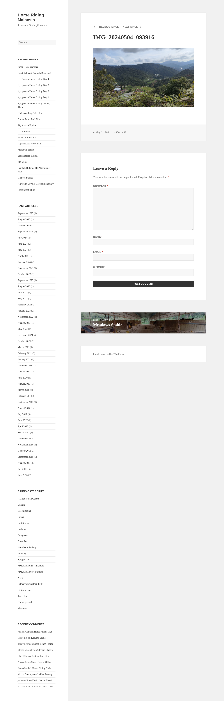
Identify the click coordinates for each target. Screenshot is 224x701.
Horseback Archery (27, 547)
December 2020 (25, 365)
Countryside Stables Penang (38, 674)
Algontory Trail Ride (39, 656)
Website (99, 267)
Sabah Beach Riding (27, 155)
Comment (100, 186)
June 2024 (23, 243)
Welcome (22, 608)
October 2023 (24, 274)
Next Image (130, 27)
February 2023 (25, 304)
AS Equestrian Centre (28, 498)
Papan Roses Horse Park (29, 143)
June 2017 (23, 420)
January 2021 (24, 359)
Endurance (23, 529)
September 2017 (25, 402)
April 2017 (23, 426)
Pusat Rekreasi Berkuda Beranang (34, 73)
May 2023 (23, 298)
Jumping (22, 553)
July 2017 (22, 414)
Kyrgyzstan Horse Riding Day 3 (33, 85)
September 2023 (25, 280)
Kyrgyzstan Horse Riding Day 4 (33, 79)
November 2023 (25, 268)
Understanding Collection (30, 113)
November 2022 (25, 316)
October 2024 (24, 225)
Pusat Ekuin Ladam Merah (39, 680)
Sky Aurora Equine (27, 125)
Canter (21, 517)
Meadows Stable (26, 149)
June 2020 (23, 377)
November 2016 (25, 444)
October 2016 (24, 450)
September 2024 (25, 231)
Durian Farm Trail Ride (29, 119)
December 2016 (25, 438)
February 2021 (25, 353)
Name (98, 236)
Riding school (24, 590)
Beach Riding (24, 511)
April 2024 (23, 256)
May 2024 (23, 250)
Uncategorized (25, 602)
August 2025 (24, 219)
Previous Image (108, 27)
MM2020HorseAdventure (30, 571)
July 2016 (22, 469)
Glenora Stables (25, 177)
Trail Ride (22, 596)
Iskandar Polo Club (27, 137)
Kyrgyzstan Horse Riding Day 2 (33, 91)
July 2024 (22, 237)
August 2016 (24, 463)
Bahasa (21, 504)
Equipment (23, 535)
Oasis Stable (24, 131)
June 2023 (23, 292)
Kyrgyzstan (23, 559)
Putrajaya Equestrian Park (30, 584)
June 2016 (23, 475)
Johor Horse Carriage (28, 67)
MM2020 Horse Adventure (31, 565)
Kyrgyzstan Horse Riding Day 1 (33, 97)
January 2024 (24, 262)
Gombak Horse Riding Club (38, 631)
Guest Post (23, 541)
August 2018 (24, 383)
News (20, 578)
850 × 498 (121, 132)
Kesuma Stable (38, 637)
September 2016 (25, 457)
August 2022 (24, 323)
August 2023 (24, 286)
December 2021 (25, 335)
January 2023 (24, 310)
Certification (24, 523)
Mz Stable (22, 162)
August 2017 (24, 408)
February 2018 (25, 396)
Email (98, 252)
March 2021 (23, 347)
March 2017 (23, 432)
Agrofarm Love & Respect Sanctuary (36, 183)
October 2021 (24, 341)
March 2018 (23, 390)
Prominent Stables (26, 190)
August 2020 (24, 371)
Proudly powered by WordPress (108, 354)
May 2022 (23, 329)
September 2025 (25, 213)
